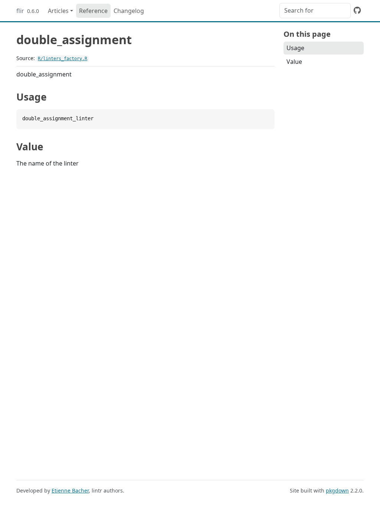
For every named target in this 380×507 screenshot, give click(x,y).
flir (20, 11)
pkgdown (337, 490)
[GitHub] (357, 10)
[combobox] (315, 10)
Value (294, 62)
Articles (58, 11)
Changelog (129, 11)
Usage (295, 48)
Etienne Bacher (70, 490)
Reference (93, 11)
